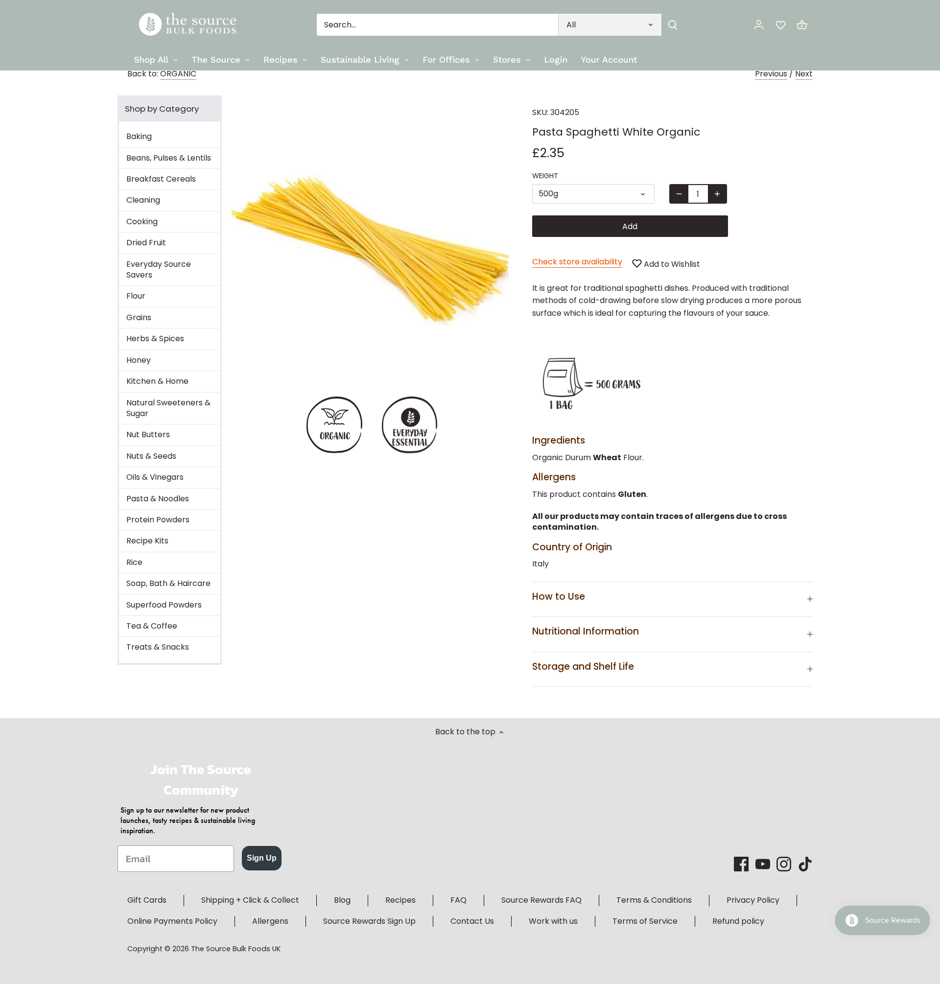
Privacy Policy (753, 900)
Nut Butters (148, 434)
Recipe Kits (147, 540)
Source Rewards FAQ (541, 900)
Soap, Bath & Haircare (168, 583)
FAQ (458, 900)
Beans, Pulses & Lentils (168, 158)
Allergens (270, 921)
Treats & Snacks (157, 647)
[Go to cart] (802, 24)
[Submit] (672, 25)
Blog (342, 900)
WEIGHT (545, 176)
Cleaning (143, 200)
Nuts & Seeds (151, 456)
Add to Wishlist (671, 264)
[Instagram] (783, 864)
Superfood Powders (164, 604)
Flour (135, 296)
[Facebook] (741, 864)
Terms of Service (645, 921)
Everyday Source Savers (158, 269)
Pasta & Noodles (157, 498)
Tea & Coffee (151, 626)
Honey (138, 360)
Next (804, 73)
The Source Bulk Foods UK (236, 949)
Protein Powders (157, 519)
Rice (134, 562)
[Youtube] (762, 864)
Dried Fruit (146, 242)
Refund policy (738, 921)
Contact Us (472, 921)
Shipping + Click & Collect (250, 900)
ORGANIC (178, 73)
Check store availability (577, 261)
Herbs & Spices (155, 338)
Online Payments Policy (172, 921)
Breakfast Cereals (161, 179)
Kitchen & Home (157, 381)
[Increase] (717, 194)
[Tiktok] (805, 864)
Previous (771, 73)
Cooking (142, 221)
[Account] (759, 24)
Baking (139, 136)
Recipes (400, 900)
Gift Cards (146, 900)
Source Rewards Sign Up (369, 921)
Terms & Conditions (654, 900)
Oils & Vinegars (155, 477)
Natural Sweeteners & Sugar (168, 408)
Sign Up (262, 858)
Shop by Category (162, 109)
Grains (138, 317)
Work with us (553, 921)
